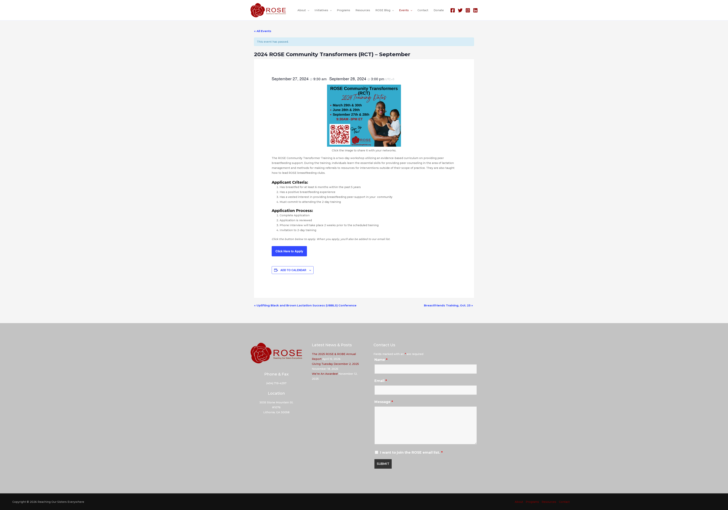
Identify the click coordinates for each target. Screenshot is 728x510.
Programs (343, 10)
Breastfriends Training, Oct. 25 (448, 305)
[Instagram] (467, 10)
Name (381, 360)
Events (404, 10)
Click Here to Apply (289, 251)
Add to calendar (293, 270)
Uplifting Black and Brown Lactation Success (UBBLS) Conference (305, 305)
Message (383, 402)
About (301, 10)
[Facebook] (452, 10)
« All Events (262, 31)
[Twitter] (460, 10)
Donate (439, 10)
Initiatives (321, 10)
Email (380, 381)
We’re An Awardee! (325, 373)
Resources (362, 10)
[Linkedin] (475, 10)
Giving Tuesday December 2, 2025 (335, 364)
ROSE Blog (382, 10)
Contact (422, 10)
